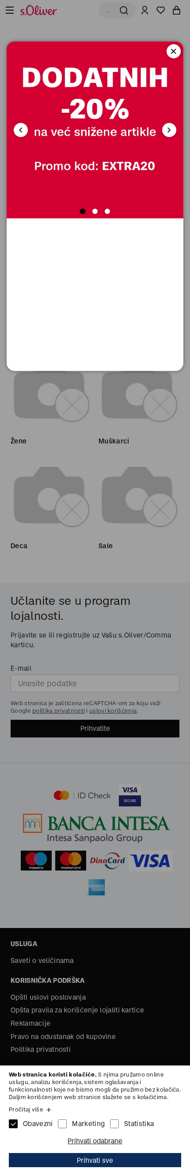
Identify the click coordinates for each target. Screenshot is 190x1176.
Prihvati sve (95, 1160)
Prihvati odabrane (95, 1141)
